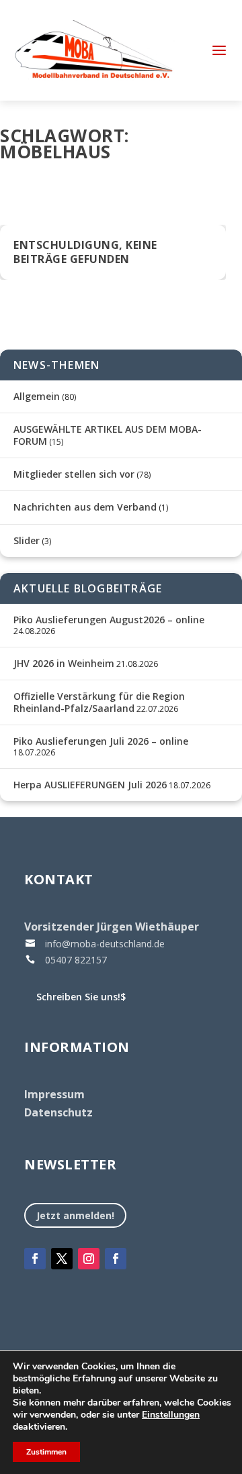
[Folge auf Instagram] (88, 1258)
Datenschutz (58, 1112)
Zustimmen (46, 1451)
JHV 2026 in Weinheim (63, 663)
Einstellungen (171, 1415)
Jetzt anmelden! (75, 1215)
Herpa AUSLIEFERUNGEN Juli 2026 (90, 784)
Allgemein (36, 396)
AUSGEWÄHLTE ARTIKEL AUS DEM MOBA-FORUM (107, 435)
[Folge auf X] (62, 1258)
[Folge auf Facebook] (35, 1258)
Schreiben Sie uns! (81, 996)
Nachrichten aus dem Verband (85, 507)
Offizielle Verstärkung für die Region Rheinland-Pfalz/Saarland (99, 702)
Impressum (54, 1094)
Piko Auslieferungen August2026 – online (108, 619)
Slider (26, 540)
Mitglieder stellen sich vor (73, 474)
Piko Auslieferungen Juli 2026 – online (100, 741)
